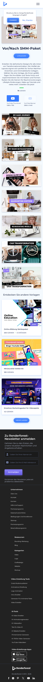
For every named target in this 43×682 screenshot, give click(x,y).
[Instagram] (13, 678)
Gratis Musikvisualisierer (19, 583)
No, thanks (27, 20)
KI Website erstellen (18, 631)
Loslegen (21, 56)
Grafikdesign (19, 562)
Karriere (13, 501)
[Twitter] (23, 678)
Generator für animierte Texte (21, 598)
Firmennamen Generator (20, 635)
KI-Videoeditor (17, 623)
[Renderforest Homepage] (5, 3)
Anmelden (13, 472)
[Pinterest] (18, 678)
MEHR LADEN (21, 420)
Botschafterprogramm (18, 528)
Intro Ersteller (16, 595)
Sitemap (13, 520)
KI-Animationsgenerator (20, 619)
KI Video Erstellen (18, 615)
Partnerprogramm (17, 509)
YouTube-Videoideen (19, 642)
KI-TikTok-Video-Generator (21, 638)
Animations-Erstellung (19, 587)
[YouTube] (28, 678)
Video (16, 555)
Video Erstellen (16, 602)
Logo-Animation (17, 591)
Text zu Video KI (17, 627)
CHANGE (13, 20)
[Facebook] (8, 678)
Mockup (17, 570)
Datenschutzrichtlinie (18, 513)
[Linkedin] (34, 678)
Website (17, 566)
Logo (16, 558)
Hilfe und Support (17, 505)
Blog (16, 545)
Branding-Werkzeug (21, 541)
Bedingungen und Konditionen (21, 516)
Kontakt (13, 497)
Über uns (14, 494)
